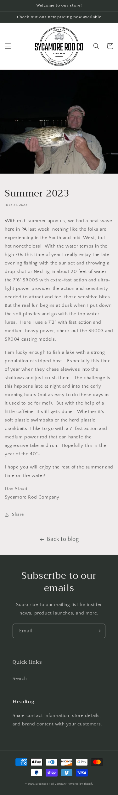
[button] (8, 46)
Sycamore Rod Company (51, 783)
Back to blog (63, 539)
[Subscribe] (98, 631)
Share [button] (18, 514)
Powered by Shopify (80, 783)
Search (20, 678)
